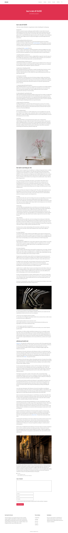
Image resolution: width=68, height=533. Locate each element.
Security (53, 2)
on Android (26, 48)
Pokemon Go (18, 343)
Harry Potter (34, 414)
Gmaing (45, 2)
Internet (49, 2)
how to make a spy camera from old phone (25, 475)
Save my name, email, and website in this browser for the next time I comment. (32, 501)
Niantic (25, 356)
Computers (40, 2)
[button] (62, 2)
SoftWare (58, 2)
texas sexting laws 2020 (21, 474)
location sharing (36, 43)
